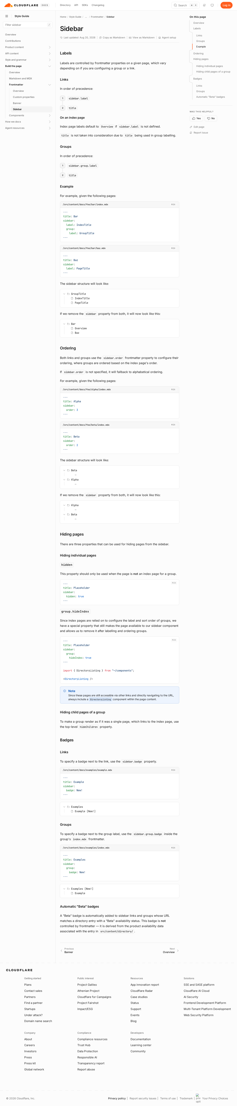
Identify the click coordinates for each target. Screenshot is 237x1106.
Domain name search (38, 1021)
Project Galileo (87, 984)
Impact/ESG (85, 1009)
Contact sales (33, 991)
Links (199, 35)
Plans (27, 984)
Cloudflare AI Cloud (196, 991)
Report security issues (143, 1098)
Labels (197, 28)
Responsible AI (87, 1057)
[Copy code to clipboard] (175, 211)
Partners (30, 997)
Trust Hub (83, 1045)
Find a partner (33, 1003)
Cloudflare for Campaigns (94, 997)
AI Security (191, 997)
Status (135, 1003)
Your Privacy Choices (215, 1098)
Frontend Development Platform (205, 1003)
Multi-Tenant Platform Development (207, 1009)
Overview (198, 22)
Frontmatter (97, 16)
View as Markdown (144, 37)
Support (136, 1009)
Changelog (98, 5)
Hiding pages (200, 58)
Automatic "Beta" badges (210, 96)
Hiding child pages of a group (213, 71)
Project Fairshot (88, 1003)
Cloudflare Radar (142, 991)
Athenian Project (88, 991)
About (28, 1039)
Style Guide (75, 16)
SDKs (85, 5)
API (76, 5)
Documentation (141, 1039)
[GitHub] (204, 5)
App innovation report (145, 984)
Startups (29, 1009)
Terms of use (168, 1098)
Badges (197, 78)
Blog (133, 1021)
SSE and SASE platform (199, 984)
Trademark (186, 1098)
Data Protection (87, 1051)
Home (63, 16)
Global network (34, 1069)
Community (138, 1051)
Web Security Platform (198, 1015)
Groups (200, 40)
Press (28, 1057)
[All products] (6, 16)
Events (135, 1015)
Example (201, 46)
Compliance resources (92, 1039)
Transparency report (90, 1063)
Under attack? (33, 1015)
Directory (65, 5)
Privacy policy (117, 1098)
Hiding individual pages (209, 66)
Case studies (139, 997)
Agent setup (169, 37)
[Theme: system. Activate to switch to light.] (212, 5)
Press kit (30, 1063)
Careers (29, 1045)
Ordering (198, 53)
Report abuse (86, 1069)
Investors (30, 1051)
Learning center (141, 1045)
